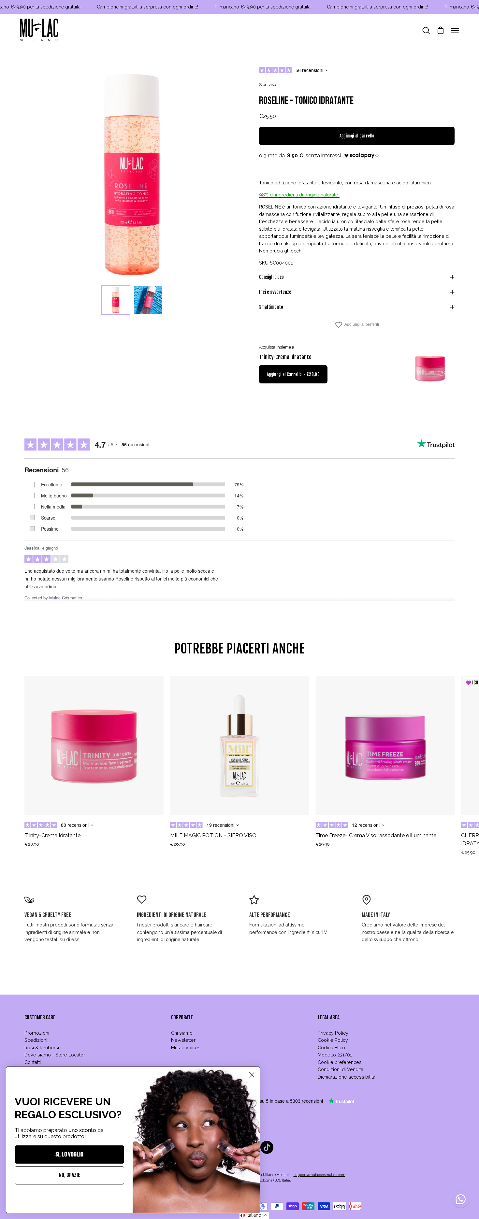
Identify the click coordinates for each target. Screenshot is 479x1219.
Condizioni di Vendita (340, 1069)
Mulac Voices (185, 1047)
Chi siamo (182, 1033)
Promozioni (36, 1033)
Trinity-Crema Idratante (285, 357)
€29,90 (322, 844)
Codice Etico (331, 1047)
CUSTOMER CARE (39, 1017)
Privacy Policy (333, 1033)
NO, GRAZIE (69, 1175)
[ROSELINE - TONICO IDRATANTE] (115, 300)
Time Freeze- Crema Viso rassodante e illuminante (375, 835)
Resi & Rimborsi (41, 1047)
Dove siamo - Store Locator (54, 1054)
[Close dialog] (251, 1075)
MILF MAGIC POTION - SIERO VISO (213, 835)
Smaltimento (271, 307)
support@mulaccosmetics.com (319, 1175)
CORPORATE (182, 1017)
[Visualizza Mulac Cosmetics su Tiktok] (266, 1147)
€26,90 (177, 844)
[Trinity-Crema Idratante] (430, 368)
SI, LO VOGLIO (69, 1154)
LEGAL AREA (329, 1017)
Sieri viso (267, 84)
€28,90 (31, 844)
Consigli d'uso (271, 277)
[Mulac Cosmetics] (39, 31)
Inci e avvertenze (275, 292)
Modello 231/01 (335, 1054)
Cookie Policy (333, 1040)
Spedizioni (35, 1040)
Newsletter (183, 1040)
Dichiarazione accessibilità (346, 1077)
